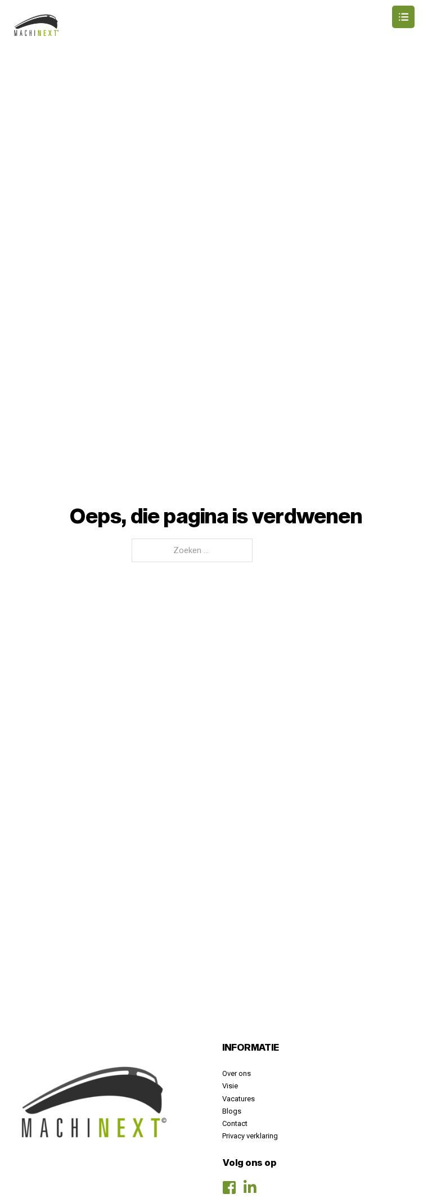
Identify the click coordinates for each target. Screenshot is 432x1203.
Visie (230, 1086)
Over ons (236, 1073)
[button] (216, 17)
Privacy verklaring (250, 1136)
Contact (235, 1123)
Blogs (231, 1111)
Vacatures (238, 1099)
